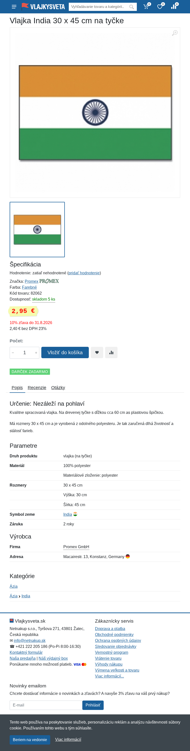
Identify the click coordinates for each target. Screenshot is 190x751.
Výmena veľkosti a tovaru (117, 670)
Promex (31, 281)
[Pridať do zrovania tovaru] (111, 352)
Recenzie (37, 387)
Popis (17, 387)
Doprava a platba (110, 629)
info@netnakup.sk (30, 640)
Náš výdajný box (53, 658)
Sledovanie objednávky (115, 646)
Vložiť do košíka (65, 352)
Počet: (16, 340)
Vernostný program (111, 652)
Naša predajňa (23, 658)
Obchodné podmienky (114, 635)
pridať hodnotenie (84, 273)
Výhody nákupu (108, 664)
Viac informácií (68, 739)
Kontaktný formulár (26, 652)
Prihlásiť (93, 705)
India (67, 514)
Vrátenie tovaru (108, 658)
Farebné (29, 287)
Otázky (58, 387)
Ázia (14, 586)
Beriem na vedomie (30, 740)
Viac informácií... (109, 676)
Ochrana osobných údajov (118, 640)
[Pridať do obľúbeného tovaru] (97, 352)
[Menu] (14, 6)
